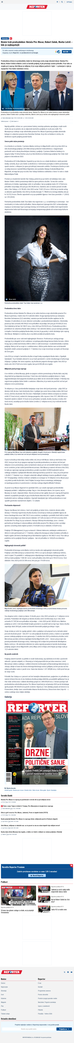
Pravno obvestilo (43, 995)
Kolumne (3, 998)
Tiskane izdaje (5, 1014)
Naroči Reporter (38, 875)
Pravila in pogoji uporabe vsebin (47, 998)
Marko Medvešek (7, 118)
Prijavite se (63, 1029)
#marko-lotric (28, 790)
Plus (2, 1006)
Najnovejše (4, 987)
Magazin (3, 1002)
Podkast (3, 1010)
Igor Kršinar (5, 821)
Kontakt (40, 987)
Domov (3, 983)
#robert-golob (8, 790)
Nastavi (65, 52)
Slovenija (5, 38)
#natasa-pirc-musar (18, 790)
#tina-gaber (43, 790)
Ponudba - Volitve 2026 (45, 1014)
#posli (48, 790)
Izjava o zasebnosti (44, 1006)
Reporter (4, 834)
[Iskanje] (62, 1)
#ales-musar (35, 790)
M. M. (4, 802)
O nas (39, 983)
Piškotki (40, 1010)
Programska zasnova (44, 991)
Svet (2, 995)
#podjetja (53, 790)
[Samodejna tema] (57, 2)
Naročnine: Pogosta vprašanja (47, 1002)
